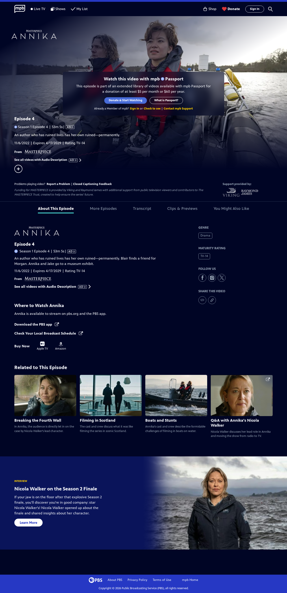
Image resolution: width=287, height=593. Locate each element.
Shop (212, 9)
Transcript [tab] (142, 208)
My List (82, 9)
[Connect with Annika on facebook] (202, 278)
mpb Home (190, 580)
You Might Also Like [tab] (231, 208)
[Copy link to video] (212, 300)
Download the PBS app (33, 324)
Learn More (28, 522)
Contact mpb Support (178, 108)
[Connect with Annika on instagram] (212, 278)
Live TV (39, 9)
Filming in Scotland (97, 420)
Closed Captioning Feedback (92, 184)
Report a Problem (58, 184)
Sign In (254, 9)
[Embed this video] (202, 300)
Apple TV (42, 346)
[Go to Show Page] (149, 34)
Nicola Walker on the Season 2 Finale (55, 489)
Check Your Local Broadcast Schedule (45, 333)
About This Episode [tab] (56, 208)
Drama (205, 235)
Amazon (60, 346)
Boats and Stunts (161, 420)
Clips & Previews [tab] (182, 208)
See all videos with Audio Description (44, 160)
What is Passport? (166, 100)
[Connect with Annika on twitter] (222, 278)
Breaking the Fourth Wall (37, 420)
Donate (234, 9)
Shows (60, 9)
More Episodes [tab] (103, 208)
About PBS (115, 580)
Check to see (152, 108)
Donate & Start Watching (125, 100)
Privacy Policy (137, 580)
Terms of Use (162, 580)
